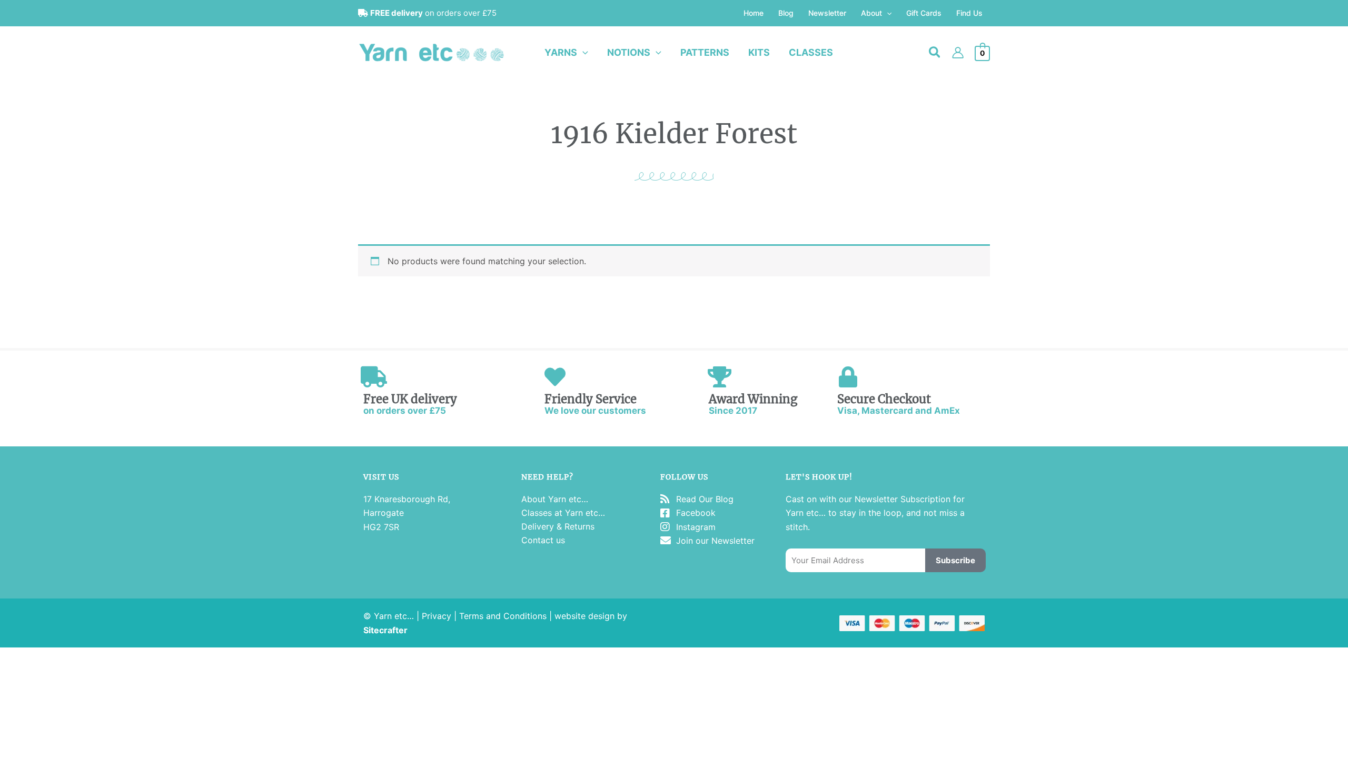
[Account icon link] (957, 52)
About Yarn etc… (554, 499)
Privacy (436, 616)
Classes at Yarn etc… (563, 512)
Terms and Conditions (503, 616)
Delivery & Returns (557, 526)
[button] (886, 13)
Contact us (543, 540)
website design (584, 616)
